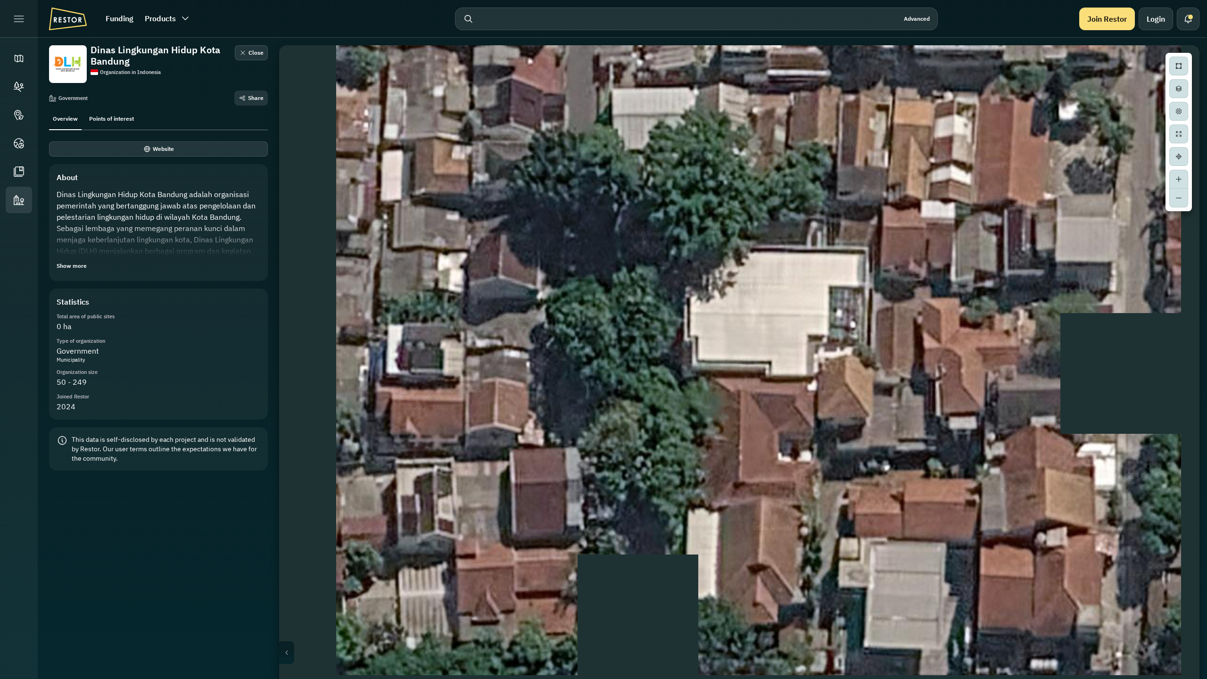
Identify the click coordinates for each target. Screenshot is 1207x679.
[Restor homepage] (68, 19)
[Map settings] (1178, 111)
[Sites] (19, 87)
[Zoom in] (1178, 179)
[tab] (65, 118)
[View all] (1178, 133)
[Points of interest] (19, 115)
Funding (119, 18)
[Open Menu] (19, 19)
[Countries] (19, 143)
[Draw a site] (1178, 66)
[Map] (19, 58)
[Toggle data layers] (1178, 88)
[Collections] (19, 171)
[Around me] (1178, 156)
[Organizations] (19, 200)
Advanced (917, 18)
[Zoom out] (1178, 198)
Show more (72, 265)
